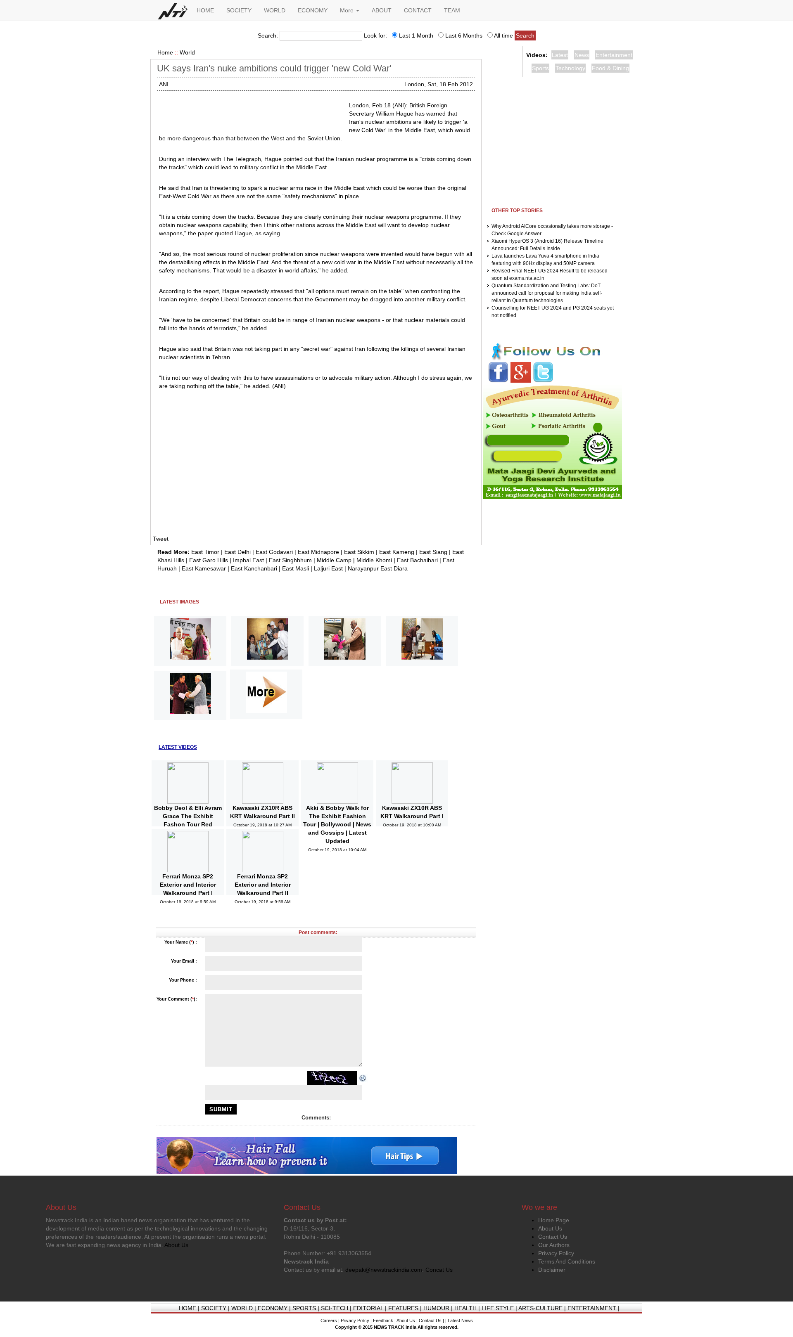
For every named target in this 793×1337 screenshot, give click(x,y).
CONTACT (418, 10)
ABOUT (382, 10)
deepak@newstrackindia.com (383, 1269)
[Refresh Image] (363, 1077)
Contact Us (552, 1236)
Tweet (161, 538)
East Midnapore (318, 552)
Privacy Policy (556, 1253)
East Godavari (274, 552)
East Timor (205, 552)
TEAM (452, 10)
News (582, 55)
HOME (205, 10)
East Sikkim (359, 552)
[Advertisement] (250, 111)
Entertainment (614, 55)
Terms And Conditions (566, 1261)
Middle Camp (334, 560)
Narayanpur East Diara (378, 568)
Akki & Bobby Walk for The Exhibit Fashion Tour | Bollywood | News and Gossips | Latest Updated (337, 824)
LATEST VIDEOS (178, 747)
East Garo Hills (208, 560)
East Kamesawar (204, 568)
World (187, 52)
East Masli (295, 568)
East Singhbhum (290, 560)
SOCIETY (239, 10)
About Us (550, 1228)
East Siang (433, 552)
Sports (540, 68)
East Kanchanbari (254, 568)
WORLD (274, 10)
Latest (560, 55)
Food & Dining (610, 68)
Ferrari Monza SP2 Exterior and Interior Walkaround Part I (188, 884)
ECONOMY (313, 10)
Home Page (553, 1220)
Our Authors (554, 1245)
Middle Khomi (374, 560)
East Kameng (396, 552)
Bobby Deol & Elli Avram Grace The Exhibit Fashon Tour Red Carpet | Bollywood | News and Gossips (188, 824)
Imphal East (248, 560)
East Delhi (237, 552)
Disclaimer (551, 1269)
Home (165, 52)
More (347, 10)
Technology (570, 68)
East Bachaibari (417, 560)
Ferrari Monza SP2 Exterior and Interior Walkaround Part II (263, 884)
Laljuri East (328, 568)
